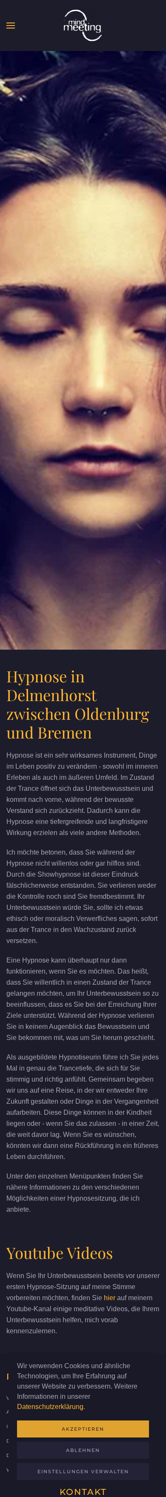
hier (109, 1297)
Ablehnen (83, 1450)
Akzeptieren (83, 1429)
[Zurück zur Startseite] (83, 25)
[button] (10, 25)
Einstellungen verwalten (83, 1471)
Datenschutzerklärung (50, 1406)
